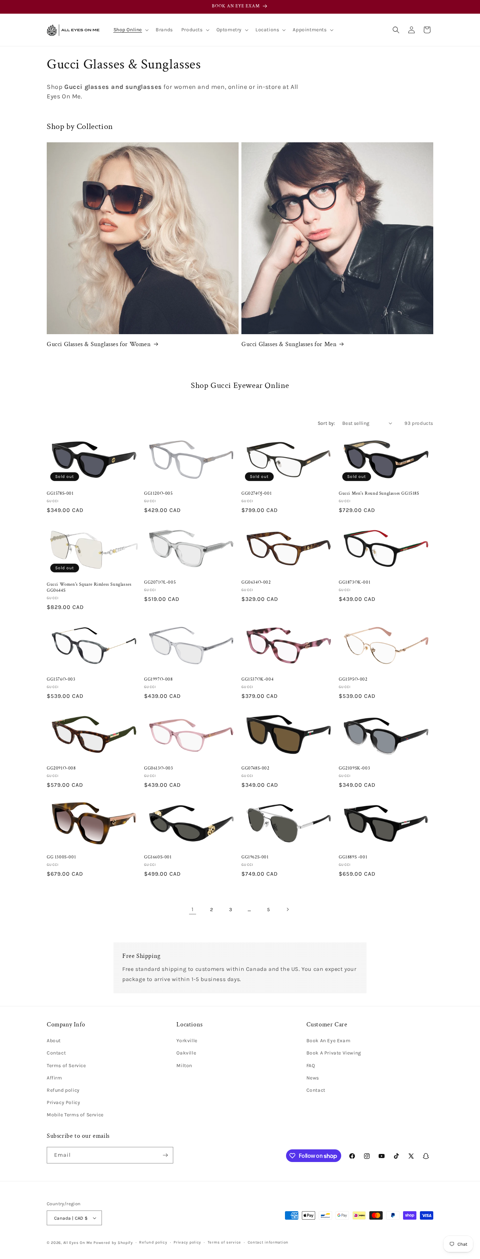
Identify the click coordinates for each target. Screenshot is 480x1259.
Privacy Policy (63, 1102)
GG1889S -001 (353, 857)
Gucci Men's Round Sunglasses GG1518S (379, 494)
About (54, 1041)
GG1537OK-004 (257, 679)
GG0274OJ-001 (256, 494)
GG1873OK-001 (354, 582)
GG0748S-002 (255, 768)
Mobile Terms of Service (75, 1115)
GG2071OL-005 (160, 582)
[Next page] (287, 909)
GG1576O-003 (61, 679)
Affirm (54, 1078)
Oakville (186, 1053)
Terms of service (224, 1242)
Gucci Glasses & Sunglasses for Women (99, 344)
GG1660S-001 (158, 857)
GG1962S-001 (255, 857)
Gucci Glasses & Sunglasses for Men (289, 344)
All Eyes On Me (77, 1242)
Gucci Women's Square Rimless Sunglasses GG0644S (89, 587)
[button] (130, 29)
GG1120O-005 (158, 494)
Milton (184, 1066)
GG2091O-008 (61, 768)
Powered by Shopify (113, 1242)
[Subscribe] (165, 1155)
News (312, 1078)
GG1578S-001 (60, 494)
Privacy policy (187, 1242)
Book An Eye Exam (328, 1041)
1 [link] (193, 909)
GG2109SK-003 (354, 768)
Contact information (268, 1242)
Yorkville (186, 1041)
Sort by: (326, 423)
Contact (56, 1053)
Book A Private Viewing (333, 1053)
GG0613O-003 (158, 768)
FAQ (310, 1066)
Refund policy (63, 1090)
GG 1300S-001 (61, 857)
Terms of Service (66, 1066)
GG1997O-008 (158, 679)
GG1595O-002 (353, 679)
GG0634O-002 (256, 582)
